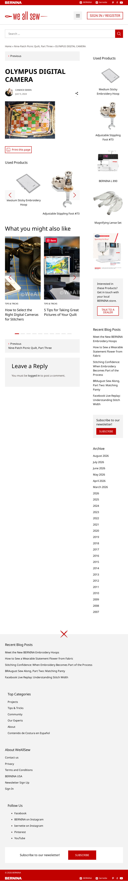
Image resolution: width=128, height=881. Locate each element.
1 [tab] (17, 333)
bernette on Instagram (28, 826)
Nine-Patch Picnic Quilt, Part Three (33, 46)
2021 (96, 524)
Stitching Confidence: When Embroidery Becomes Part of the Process (48, 665)
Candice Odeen (23, 89)
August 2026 (101, 456)
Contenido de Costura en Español (29, 733)
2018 (96, 543)
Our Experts (15, 720)
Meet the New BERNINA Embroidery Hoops (32, 652)
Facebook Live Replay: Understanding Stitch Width (106, 400)
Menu (78, 15)
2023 (96, 512)
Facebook (20, 813)
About (11, 727)
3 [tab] (28, 333)
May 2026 (99, 474)
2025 (96, 499)
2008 (96, 606)
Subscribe (106, 431)
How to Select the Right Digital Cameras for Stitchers (21, 314)
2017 (96, 549)
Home (8, 46)
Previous (15, 56)
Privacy (9, 764)
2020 (96, 530)
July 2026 (98, 462)
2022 (96, 518)
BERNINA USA (13, 776)
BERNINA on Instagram (29, 819)
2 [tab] (23, 333)
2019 (96, 537)
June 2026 (99, 468)
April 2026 (99, 481)
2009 (96, 599)
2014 (96, 568)
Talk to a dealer (108, 311)
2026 (96, 493)
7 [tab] (52, 333)
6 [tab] (46, 333)
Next (75, 195)
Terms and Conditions (19, 770)
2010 (96, 593)
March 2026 (100, 487)
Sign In (9, 789)
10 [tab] (69, 333)
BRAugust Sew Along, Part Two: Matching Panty (106, 385)
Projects (13, 702)
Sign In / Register (105, 15)
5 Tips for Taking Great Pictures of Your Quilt (61, 312)
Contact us (11, 757)
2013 (96, 574)
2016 (96, 556)
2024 (96, 506)
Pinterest (20, 832)
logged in (34, 375)
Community (15, 714)
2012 (96, 580)
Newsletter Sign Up (17, 782)
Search (119, 34)
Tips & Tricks (11, 303)
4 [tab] (34, 333)
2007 (96, 612)
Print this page (21, 149)
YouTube (19, 838)
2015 (96, 562)
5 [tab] (40, 333)
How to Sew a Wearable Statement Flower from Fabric (108, 351)
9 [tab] (64, 333)
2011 (96, 587)
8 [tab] (58, 333)
